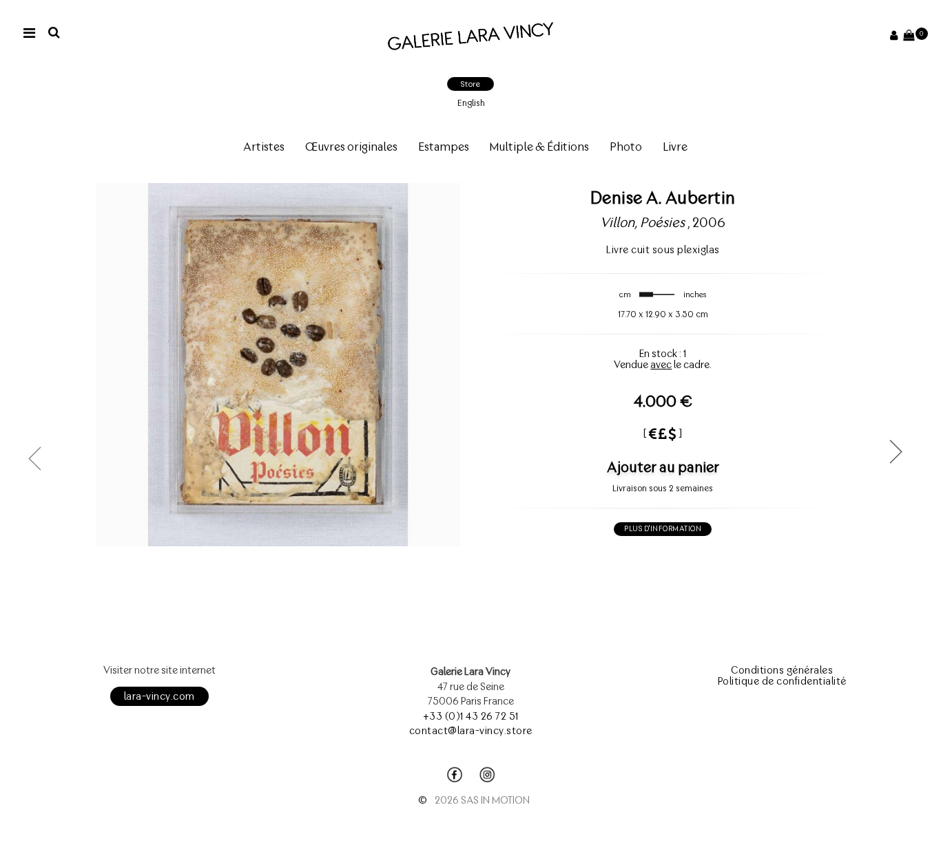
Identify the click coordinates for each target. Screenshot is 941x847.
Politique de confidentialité (782, 681)
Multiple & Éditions (539, 146)
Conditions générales (782, 670)
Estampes (443, 146)
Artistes (264, 146)
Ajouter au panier (663, 466)
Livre (675, 146)
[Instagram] (487, 775)
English (471, 103)
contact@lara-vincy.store (470, 731)
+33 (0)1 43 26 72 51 (471, 716)
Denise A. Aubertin (663, 197)
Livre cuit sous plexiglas (663, 250)
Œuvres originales (351, 146)
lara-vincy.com (159, 696)
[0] (909, 36)
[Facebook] (454, 775)
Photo (626, 146)
